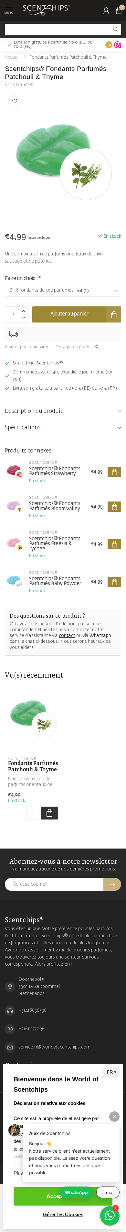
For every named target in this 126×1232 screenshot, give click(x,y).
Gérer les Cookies (63, 1214)
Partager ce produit (75, 347)
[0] (118, 10)
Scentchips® (19, 85)
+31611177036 (31, 1029)
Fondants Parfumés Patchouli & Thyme (68, 57)
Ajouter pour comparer (27, 347)
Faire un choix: (22, 278)
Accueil (12, 57)
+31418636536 (32, 1010)
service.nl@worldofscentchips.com (54, 1047)
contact (67, 635)
